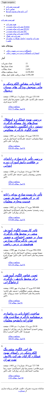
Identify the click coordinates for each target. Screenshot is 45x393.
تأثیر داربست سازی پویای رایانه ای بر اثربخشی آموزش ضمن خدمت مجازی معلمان (22, 198)
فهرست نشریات (13, 7)
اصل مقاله (16, 109)
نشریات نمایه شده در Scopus (18, 27)
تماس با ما (10, 9)
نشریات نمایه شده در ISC (16, 31)
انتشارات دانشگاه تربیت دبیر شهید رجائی (22, 53)
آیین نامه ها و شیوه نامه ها (16, 11)
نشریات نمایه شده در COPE (17, 34)
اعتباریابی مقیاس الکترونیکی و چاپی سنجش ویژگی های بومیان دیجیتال (22, 87)
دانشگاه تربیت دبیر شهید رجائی (18, 51)
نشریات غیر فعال (13, 36)
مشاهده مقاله (14, 107)
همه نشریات (11, 24)
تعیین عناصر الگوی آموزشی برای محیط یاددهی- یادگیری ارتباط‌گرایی (20, 279)
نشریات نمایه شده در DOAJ (17, 29)
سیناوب (21, 391)
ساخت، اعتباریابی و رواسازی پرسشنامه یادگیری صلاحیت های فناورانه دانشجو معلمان (22, 317)
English (9, 16)
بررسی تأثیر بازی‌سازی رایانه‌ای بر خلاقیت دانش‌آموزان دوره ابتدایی (22, 162)
